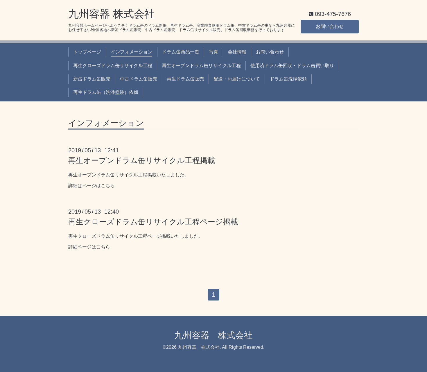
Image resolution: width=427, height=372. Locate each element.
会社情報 (237, 51)
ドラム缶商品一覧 (180, 51)
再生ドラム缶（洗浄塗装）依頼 (105, 92)
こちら (108, 185)
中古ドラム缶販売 (138, 78)
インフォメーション (131, 51)
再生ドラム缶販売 (185, 78)
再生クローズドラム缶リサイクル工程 (112, 65)
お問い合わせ (330, 26)
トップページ (87, 51)
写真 (213, 51)
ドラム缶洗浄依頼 (288, 78)
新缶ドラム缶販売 (91, 78)
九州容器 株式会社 (111, 14)
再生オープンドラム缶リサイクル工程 (201, 65)
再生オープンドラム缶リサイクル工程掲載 (141, 160)
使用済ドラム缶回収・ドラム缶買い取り (292, 65)
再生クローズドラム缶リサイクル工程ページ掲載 (153, 221)
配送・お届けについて (237, 78)
